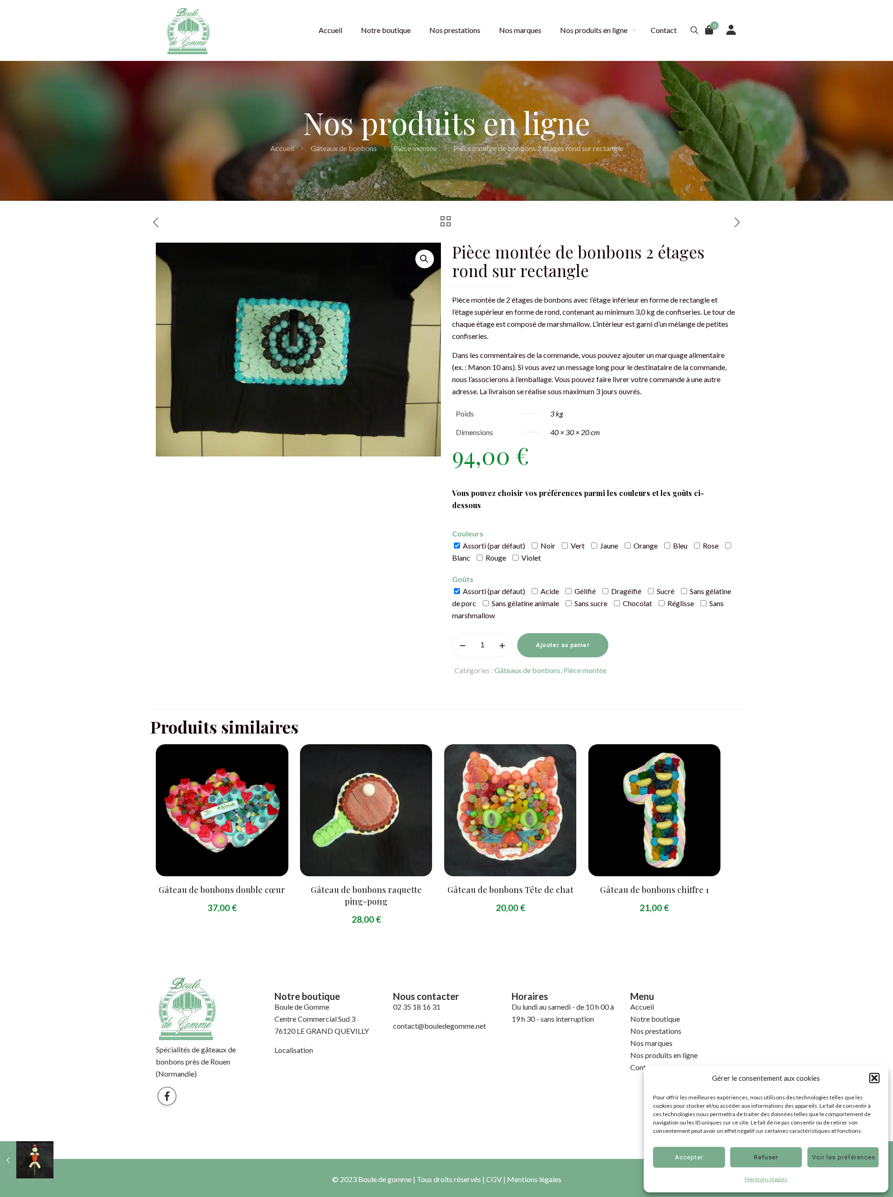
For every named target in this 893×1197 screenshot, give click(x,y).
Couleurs (467, 533)
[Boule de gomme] (188, 30)
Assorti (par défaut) (493, 545)
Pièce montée (415, 148)
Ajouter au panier (563, 645)
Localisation (293, 1049)
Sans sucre (590, 603)
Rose (710, 545)
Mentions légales (766, 1179)
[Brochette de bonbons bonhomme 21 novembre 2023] (26, 1159)
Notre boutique (655, 1018)
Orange (645, 545)
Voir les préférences (843, 1157)
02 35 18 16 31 (416, 1006)
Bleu (679, 545)
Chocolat (636, 603)
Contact (643, 1067)
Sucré (664, 591)
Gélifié (584, 591)
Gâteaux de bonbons (344, 148)
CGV (494, 1179)
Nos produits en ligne (664, 1055)
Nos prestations (655, 1030)
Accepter (689, 1157)
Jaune (608, 545)
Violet (530, 557)
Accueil (282, 148)
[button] (874, 1078)
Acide (549, 591)
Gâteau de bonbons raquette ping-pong (366, 895)
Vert (577, 545)
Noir (547, 545)
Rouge (495, 557)
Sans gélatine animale (524, 603)
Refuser (766, 1157)
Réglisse (680, 603)
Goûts (462, 579)
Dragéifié (625, 591)
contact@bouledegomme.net (439, 1025)
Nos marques (651, 1042)
